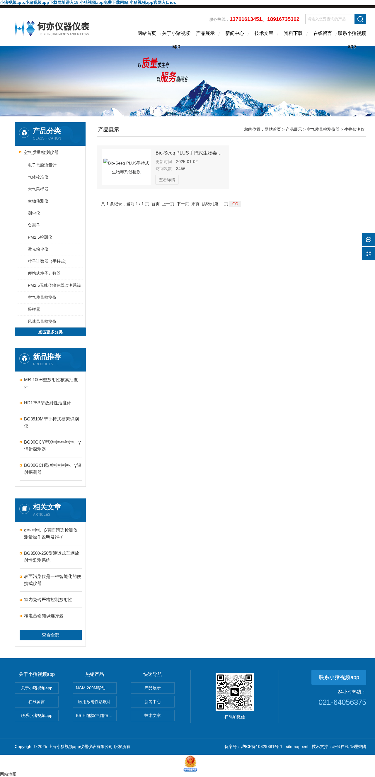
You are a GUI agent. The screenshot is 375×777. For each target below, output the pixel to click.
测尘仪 (34, 213)
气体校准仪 (38, 177)
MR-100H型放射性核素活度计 (51, 383)
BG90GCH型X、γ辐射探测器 (52, 469)
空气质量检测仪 (42, 297)
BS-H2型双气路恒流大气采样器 (96, 715)
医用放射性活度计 (94, 701)
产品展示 (205, 33)
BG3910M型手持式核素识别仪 (51, 422)
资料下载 (293, 33)
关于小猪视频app (176, 38)
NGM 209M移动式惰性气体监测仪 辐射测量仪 (96, 688)
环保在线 (340, 746)
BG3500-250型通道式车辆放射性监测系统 (51, 557)
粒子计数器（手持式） (48, 261)
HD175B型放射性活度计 (47, 402)
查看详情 (167, 179)
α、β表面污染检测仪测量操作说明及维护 (51, 533)
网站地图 (8, 774)
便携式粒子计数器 (44, 273)
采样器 (34, 309)
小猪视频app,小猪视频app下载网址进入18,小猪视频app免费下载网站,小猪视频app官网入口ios (88, 2)
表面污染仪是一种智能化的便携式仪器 (52, 580)
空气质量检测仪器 (41, 152)
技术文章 (264, 33)
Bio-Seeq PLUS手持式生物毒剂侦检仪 (190, 152)
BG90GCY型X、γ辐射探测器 (52, 446)
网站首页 (146, 33)
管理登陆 (358, 746)
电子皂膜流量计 (42, 165)
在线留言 (322, 33)
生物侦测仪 (38, 201)
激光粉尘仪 (38, 249)
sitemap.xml (297, 746)
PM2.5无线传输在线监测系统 (54, 285)
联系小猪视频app (352, 38)
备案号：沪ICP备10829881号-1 (253, 746)
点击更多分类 (50, 332)
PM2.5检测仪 (40, 237)
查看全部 (50, 634)
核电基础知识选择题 (44, 615)
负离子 (34, 225)
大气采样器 (38, 189)
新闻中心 (234, 33)
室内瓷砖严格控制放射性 (48, 599)
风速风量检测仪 (42, 321)
